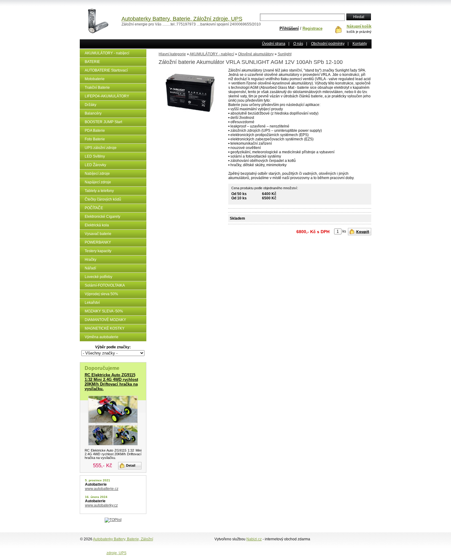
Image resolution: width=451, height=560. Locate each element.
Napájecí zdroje (98, 182)
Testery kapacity (98, 251)
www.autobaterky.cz (101, 505)
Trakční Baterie (97, 87)
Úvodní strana (273, 43)
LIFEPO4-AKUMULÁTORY (107, 96)
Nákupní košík (359, 26)
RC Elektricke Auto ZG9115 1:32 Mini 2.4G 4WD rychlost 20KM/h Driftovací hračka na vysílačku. (111, 382)
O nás (298, 43)
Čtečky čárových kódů (103, 199)
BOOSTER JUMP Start (103, 122)
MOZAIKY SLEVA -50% (104, 311)
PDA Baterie (95, 130)
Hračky (90, 259)
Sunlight (284, 54)
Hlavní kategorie (172, 54)
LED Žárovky (95, 165)
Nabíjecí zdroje (97, 173)
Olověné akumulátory (256, 54)
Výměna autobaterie (101, 337)
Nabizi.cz (254, 539)
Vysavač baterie (98, 234)
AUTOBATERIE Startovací (106, 70)
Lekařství (92, 302)
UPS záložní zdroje (101, 148)
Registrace (312, 28)
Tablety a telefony (99, 191)
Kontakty (360, 43)
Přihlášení (289, 28)
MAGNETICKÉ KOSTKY (105, 328)
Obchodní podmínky (328, 43)
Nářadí (90, 268)
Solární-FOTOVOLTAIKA (105, 285)
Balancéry (93, 113)
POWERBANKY (98, 242)
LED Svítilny (95, 156)
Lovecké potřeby (98, 277)
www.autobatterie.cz (101, 489)
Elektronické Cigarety (102, 216)
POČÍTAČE (94, 208)
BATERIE (92, 62)
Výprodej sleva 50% (101, 294)
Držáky (90, 105)
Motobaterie (95, 79)
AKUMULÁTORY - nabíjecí (107, 53)
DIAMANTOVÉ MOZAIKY (105, 320)
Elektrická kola (97, 225)
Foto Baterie (95, 139)
